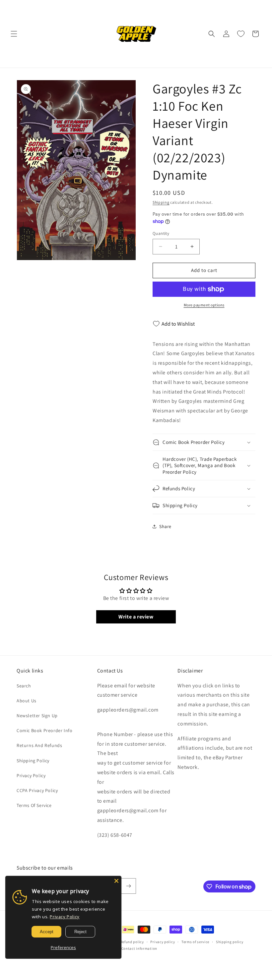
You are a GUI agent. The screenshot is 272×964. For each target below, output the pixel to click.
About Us (26, 701)
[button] (14, 34)
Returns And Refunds (39, 745)
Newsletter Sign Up (37, 716)
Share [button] (165, 526)
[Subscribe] (128, 886)
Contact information (139, 948)
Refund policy (132, 941)
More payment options (204, 304)
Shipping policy (229, 941)
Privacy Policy (31, 775)
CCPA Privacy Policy (37, 790)
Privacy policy (162, 941)
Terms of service (195, 941)
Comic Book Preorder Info (44, 730)
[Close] (116, 881)
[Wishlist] (241, 34)
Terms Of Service (34, 805)
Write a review (135, 616)
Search (24, 686)
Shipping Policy (33, 761)
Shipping (161, 202)
